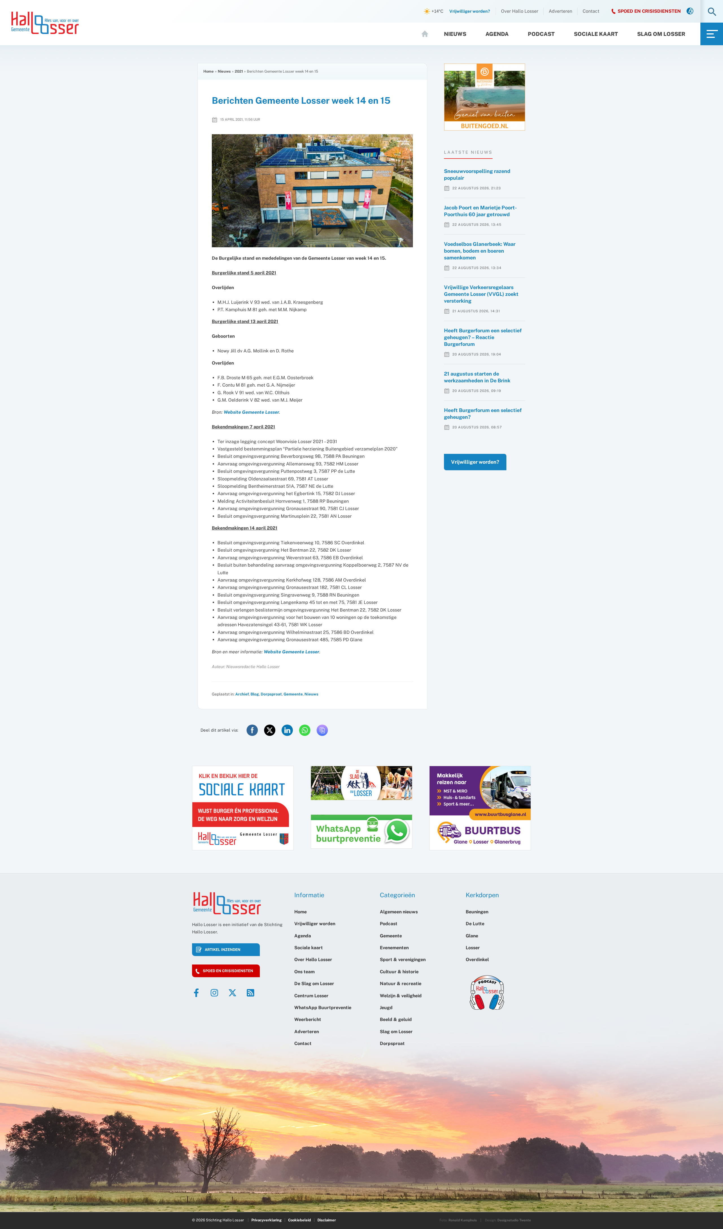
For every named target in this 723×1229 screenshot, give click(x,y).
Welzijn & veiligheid (401, 995)
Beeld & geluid (396, 1019)
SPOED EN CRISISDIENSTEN (649, 11)
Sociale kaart (596, 34)
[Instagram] (214, 993)
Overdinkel (477, 959)
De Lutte (475, 923)
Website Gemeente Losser (251, 412)
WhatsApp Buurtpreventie (322, 1007)
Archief (242, 694)
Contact (591, 11)
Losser (473, 947)
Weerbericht (307, 1019)
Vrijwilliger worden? (475, 462)
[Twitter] (232, 993)
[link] (690, 11)
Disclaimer (326, 1220)
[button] (712, 12)
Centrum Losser (311, 995)
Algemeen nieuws (399, 911)
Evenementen (394, 947)
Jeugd (386, 1007)
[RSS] (250, 993)
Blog (255, 694)
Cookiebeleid (299, 1220)
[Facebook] (196, 993)
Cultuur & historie (399, 971)
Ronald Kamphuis (462, 1220)
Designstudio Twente (514, 1220)
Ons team (304, 971)
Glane (472, 935)
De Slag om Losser (314, 983)
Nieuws (455, 34)
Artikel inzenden (222, 950)
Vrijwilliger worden (314, 923)
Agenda (497, 34)
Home (427, 34)
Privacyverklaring (266, 1220)
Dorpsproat (271, 694)
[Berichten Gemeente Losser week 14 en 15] (312, 191)
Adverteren (560, 11)
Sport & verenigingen (403, 959)
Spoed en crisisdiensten (228, 971)
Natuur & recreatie (400, 983)
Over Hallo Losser (519, 11)
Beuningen (477, 911)
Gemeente (293, 694)
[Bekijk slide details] (484, 97)
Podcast (541, 34)
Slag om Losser (661, 34)
